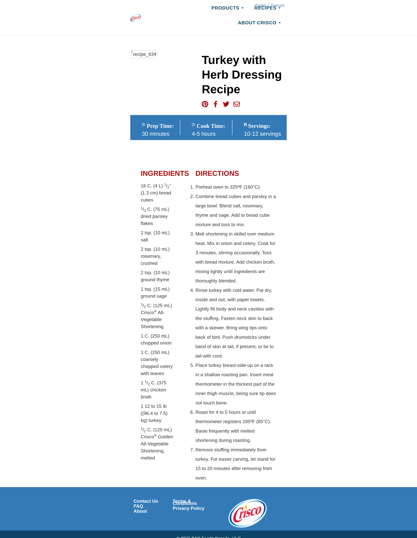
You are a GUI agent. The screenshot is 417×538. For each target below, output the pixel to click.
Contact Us (146, 501)
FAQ (138, 506)
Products (225, 8)
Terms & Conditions (185, 502)
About (140, 511)
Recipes (265, 8)
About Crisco (257, 23)
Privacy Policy (188, 508)
